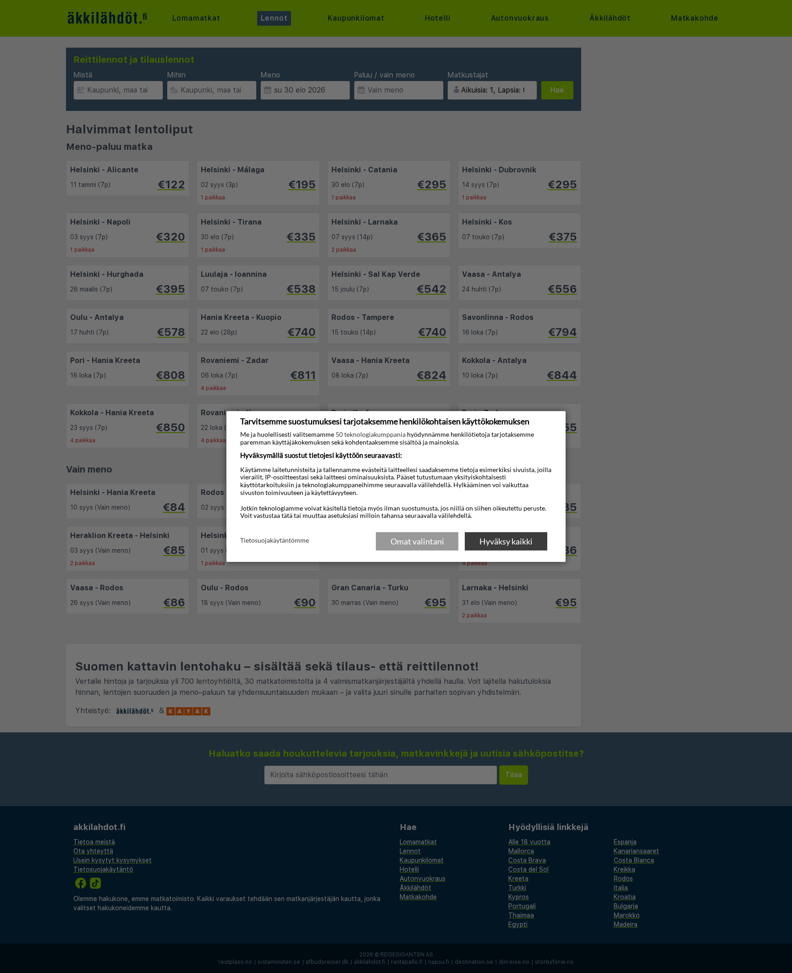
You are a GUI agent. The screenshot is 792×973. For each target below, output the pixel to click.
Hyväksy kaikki (506, 541)
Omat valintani (417, 541)
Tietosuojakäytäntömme (274, 540)
